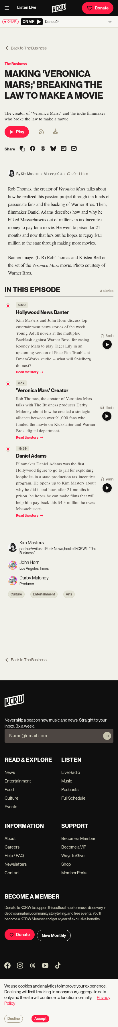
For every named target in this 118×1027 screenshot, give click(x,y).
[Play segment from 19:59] (8, 449)
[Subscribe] (107, 736)
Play (20, 131)
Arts (69, 594)
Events (11, 806)
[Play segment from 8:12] (8, 384)
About (10, 838)
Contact (12, 872)
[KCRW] (14, 705)
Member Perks (74, 872)
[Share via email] (74, 149)
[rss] (41, 133)
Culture (16, 594)
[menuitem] (55, 132)
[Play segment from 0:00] (8, 306)
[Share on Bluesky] (53, 149)
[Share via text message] (63, 149)
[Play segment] (107, 344)
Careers (12, 847)
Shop (66, 864)
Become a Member (78, 838)
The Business (16, 64)
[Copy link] (22, 149)
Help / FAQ (14, 855)
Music (66, 780)
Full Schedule (73, 798)
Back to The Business (29, 48)
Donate (102, 8)
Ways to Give (72, 855)
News (10, 772)
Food (9, 789)
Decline (13, 1018)
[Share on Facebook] (33, 149)
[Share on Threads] (43, 149)
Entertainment (44, 594)
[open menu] (8, 8)
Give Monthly (54, 935)
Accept (40, 1018)
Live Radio (70, 772)
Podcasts (69, 789)
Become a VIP (73, 847)
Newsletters (16, 864)
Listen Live (26, 7)
